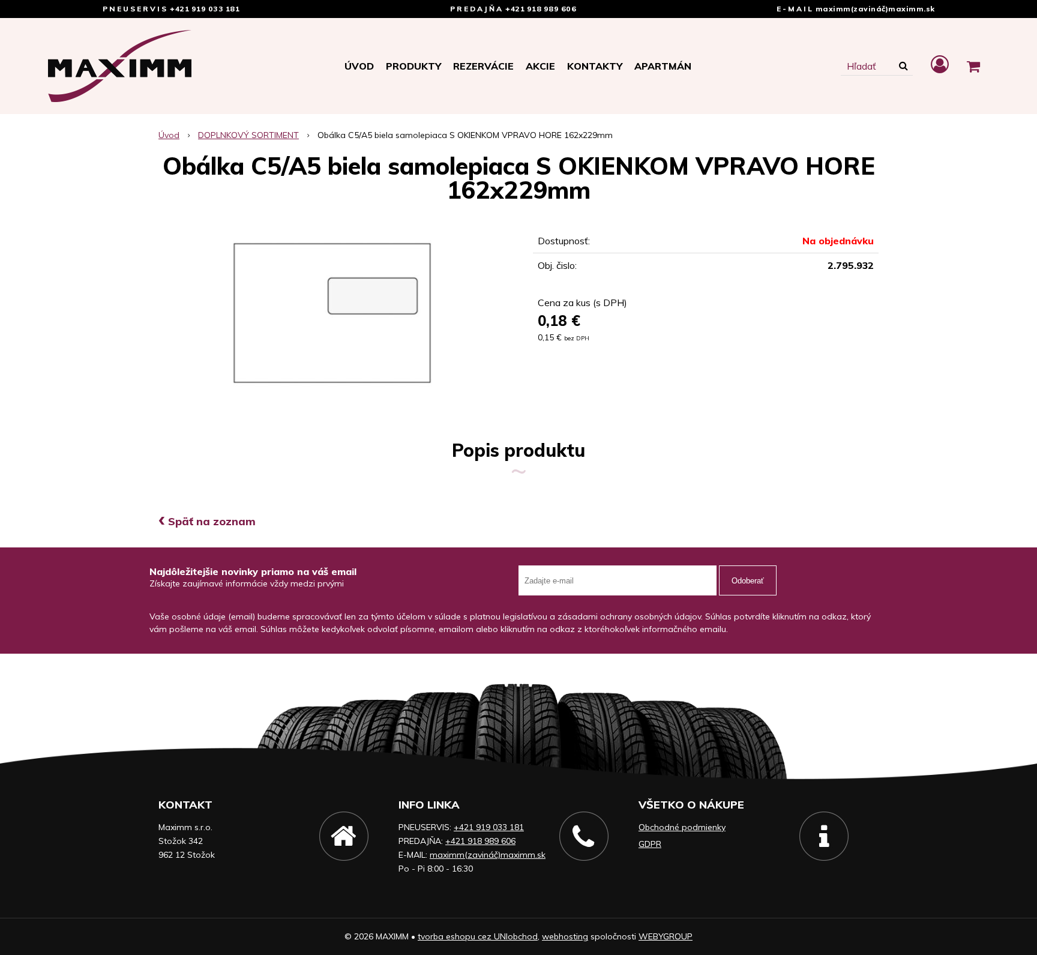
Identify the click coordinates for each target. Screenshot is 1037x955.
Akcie (540, 66)
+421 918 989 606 (540, 8)
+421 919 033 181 (204, 8)
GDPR (650, 844)
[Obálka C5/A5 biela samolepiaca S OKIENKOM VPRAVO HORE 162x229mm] (331, 313)
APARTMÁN (662, 66)
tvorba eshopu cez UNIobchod (478, 936)
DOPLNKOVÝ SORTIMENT (248, 135)
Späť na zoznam (207, 521)
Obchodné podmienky (682, 827)
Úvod (359, 66)
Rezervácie (483, 66)
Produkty (413, 66)
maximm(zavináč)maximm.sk (875, 8)
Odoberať (748, 580)
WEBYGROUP (666, 936)
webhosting (565, 936)
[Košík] (973, 66)
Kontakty (594, 66)
